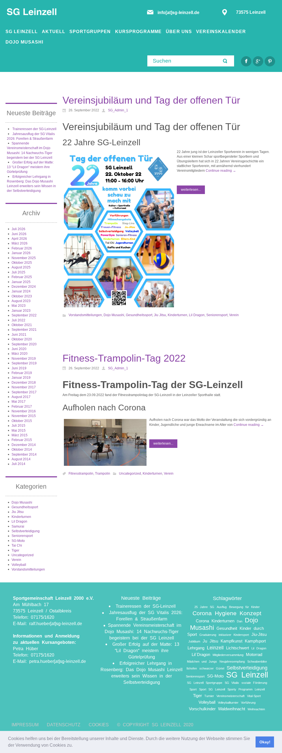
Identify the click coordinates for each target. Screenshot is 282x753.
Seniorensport (22, 536)
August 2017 (21, 397)
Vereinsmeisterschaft (230, 696)
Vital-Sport (254, 696)
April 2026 (19, 239)
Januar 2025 (21, 282)
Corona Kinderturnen (215, 620)
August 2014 (21, 459)
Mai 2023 (19, 306)
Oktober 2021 (22, 325)
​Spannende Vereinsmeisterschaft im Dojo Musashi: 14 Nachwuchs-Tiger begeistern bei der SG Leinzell (143, 631)
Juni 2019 (19, 368)
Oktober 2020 (22, 339)
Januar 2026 (21, 253)
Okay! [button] (264, 742)
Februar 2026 (22, 248)
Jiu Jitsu (18, 512)
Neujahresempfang (232, 661)
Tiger (15, 550)
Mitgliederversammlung (228, 655)
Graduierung (207, 634)
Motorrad (254, 654)
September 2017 (24, 392)
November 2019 (24, 359)
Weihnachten (256, 709)
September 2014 (24, 454)
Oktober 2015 (22, 421)
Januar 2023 (21, 311)
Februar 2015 (22, 440)
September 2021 (24, 330)
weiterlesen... (191, 190)
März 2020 (20, 354)
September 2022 (24, 315)
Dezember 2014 (24, 445)
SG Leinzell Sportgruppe (204, 682)
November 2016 (24, 411)
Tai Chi (17, 545)
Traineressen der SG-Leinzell (34, 129)
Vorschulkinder (202, 708)
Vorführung (248, 702)
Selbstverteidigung (26, 531)
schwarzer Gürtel (211, 668)
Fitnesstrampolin (81, 473)
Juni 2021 (19, 335)
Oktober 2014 (22, 449)
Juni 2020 (19, 349)
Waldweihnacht (231, 708)
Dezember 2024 (24, 287)
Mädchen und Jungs (202, 661)
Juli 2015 (18, 425)
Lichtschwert (237, 648)
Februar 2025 (22, 277)
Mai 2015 (19, 430)
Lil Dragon (19, 521)
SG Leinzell (247, 674)
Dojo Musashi (22, 502)
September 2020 (24, 344)
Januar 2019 (21, 378)
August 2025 (21, 267)
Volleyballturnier (228, 702)
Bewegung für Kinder (244, 607)
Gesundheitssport (25, 507)
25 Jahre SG (204, 607)
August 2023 (21, 301)
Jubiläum (194, 641)
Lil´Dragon (201, 654)
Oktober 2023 (22, 296)
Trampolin (102, 473)
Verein (16, 560)
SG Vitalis (232, 682)
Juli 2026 (18, 229)
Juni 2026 (19, 234)
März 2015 (20, 435)
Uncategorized (23, 555)
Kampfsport (255, 641)
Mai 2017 (19, 402)
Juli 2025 (18, 272)
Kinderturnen (21, 517)
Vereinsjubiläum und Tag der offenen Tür (151, 100)
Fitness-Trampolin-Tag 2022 (124, 358)
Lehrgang (196, 648)
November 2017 (24, 387)
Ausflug (222, 607)
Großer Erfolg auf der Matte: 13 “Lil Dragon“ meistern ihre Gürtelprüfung (30, 167)
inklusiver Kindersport (234, 634)
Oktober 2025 (22, 263)
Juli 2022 (18, 320)
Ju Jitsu (210, 641)
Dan (239, 621)
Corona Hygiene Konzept (226, 613)
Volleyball (19, 565)
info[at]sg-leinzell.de (179, 12)
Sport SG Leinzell (212, 689)
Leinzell (215, 647)
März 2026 (20, 243)
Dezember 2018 (24, 382)
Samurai (18, 526)
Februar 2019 (22, 373)
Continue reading (221, 171)
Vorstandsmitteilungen (28, 569)
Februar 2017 (22, 406)
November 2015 (24, 416)
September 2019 (24, 363)
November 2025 (24, 258)
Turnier (209, 696)
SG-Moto (18, 541)
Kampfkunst (231, 641)
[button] (74, 746)
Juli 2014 (18, 464)
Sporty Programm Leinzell (246, 689)
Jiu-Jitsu (259, 634)
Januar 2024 (21, 291)
